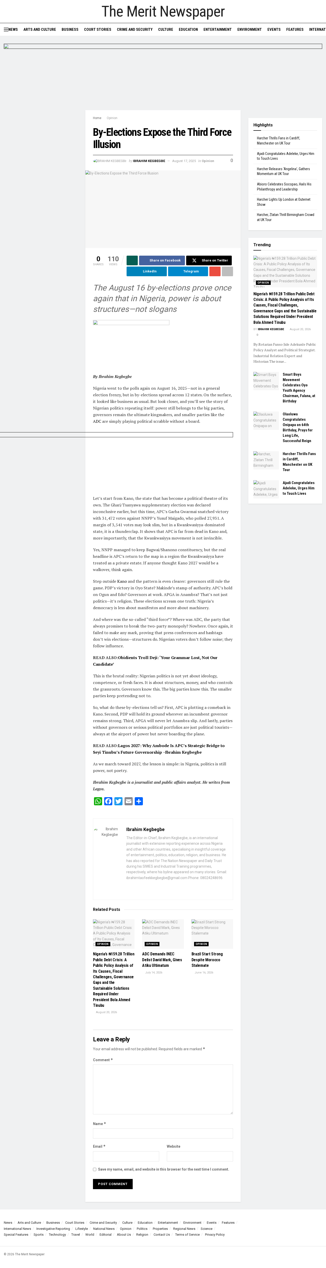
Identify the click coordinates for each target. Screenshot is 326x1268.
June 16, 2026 (203, 972)
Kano (122, 581)
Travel (75, 1234)
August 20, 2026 (106, 1012)
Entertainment (217, 29)
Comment (103, 1059)
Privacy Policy (215, 1234)
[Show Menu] (6, 29)
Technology (57, 1234)
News (13, 29)
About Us (124, 1234)
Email (99, 1146)
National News (104, 1229)
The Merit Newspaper (162, 11)
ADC (97, 421)
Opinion (112, 118)
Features (295, 29)
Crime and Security (135, 29)
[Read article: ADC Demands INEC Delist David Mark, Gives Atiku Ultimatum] (163, 934)
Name (99, 1123)
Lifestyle (81, 1229)
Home (97, 118)
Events (274, 29)
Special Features (16, 1234)
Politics (142, 1229)
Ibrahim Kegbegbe (149, 161)
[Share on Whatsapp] (132, 260)
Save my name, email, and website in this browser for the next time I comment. (163, 1169)
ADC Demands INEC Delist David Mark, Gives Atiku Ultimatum (162, 960)
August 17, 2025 (184, 161)
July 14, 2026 (153, 972)
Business (70, 29)
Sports (39, 1234)
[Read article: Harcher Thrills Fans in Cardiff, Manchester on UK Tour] (266, 460)
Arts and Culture (39, 29)
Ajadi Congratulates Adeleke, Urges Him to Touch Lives (299, 488)
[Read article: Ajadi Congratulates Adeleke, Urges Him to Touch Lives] (266, 489)
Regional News (184, 1229)
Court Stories (97, 29)
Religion (142, 1234)
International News (17, 1229)
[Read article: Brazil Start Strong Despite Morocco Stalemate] (212, 934)
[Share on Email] (215, 271)
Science (206, 1229)
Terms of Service (187, 1234)
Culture (165, 29)
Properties (160, 1229)
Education (188, 29)
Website (173, 1146)
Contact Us (162, 1234)
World (89, 1234)
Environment (249, 29)
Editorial (106, 1234)
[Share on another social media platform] (227, 271)
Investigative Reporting (53, 1229)
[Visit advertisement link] (163, 77)
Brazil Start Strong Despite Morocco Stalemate (207, 960)
